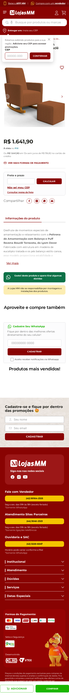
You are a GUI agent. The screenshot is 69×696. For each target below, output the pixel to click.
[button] (26, 163)
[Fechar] (49, 39)
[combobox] (34, 22)
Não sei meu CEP (18, 187)
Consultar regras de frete (20, 192)
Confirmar (40, 56)
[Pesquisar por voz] (11, 22)
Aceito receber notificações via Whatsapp (37, 359)
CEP (7, 49)
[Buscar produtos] (8, 22)
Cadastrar (34, 351)
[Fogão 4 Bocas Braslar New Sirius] (18, 381)
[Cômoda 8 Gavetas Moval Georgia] (50, 381)
